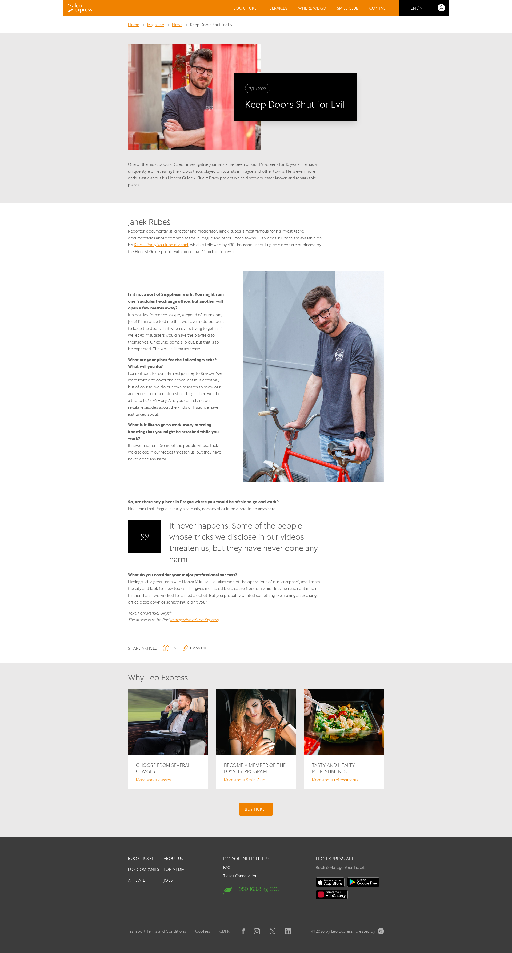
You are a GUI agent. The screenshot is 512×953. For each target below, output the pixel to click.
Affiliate (136, 880)
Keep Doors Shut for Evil (212, 25)
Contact (378, 8)
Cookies (202, 931)
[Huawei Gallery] (332, 894)
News (177, 25)
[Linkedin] (288, 931)
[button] (195, 648)
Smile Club (348, 8)
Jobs (168, 880)
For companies (143, 869)
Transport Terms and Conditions (157, 931)
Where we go (312, 8)
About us (173, 858)
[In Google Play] (363, 882)
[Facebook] (243, 931)
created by (365, 931)
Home (133, 25)
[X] (272, 931)
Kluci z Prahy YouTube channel (161, 244)
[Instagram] (257, 931)
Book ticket (246, 8)
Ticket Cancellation (240, 875)
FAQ (227, 867)
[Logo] (80, 8)
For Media (174, 869)
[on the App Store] (330, 882)
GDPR (224, 931)
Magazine (155, 25)
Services (278, 8)
